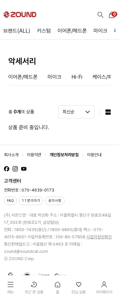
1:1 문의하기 (31, 200)
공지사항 (54, 200)
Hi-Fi (76, 77)
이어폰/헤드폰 (72, 31)
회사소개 (11, 154)
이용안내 (94, 154)
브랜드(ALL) (16, 31)
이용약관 (34, 154)
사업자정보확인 (99, 236)
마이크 (100, 31)
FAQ (10, 200)
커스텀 (44, 31)
